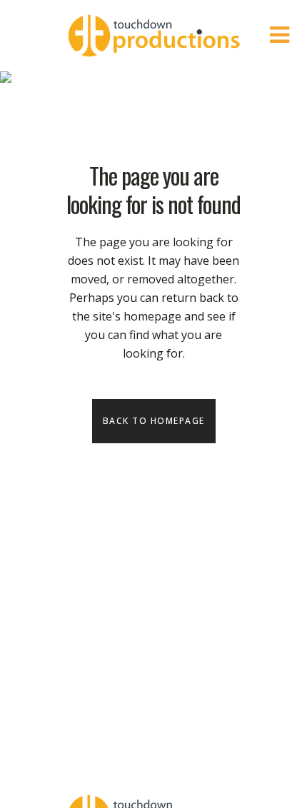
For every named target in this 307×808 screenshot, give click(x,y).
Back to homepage (154, 421)
